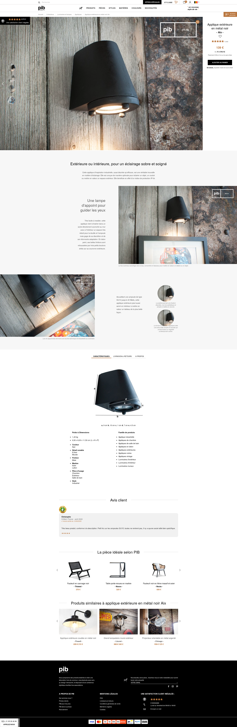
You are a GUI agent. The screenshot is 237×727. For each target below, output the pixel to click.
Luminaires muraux (126, 466)
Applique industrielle (126, 437)
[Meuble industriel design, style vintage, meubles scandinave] (43, 8)
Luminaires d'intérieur (126, 462)
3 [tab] (11, 89)
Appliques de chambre (127, 440)
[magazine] (81, 8)
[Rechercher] (39, 2)
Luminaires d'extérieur (127, 459)
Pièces (102, 8)
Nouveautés (151, 8)
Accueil (40, 14)
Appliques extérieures (126, 450)
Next (200, 83)
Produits (90, 8)
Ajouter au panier (220, 62)
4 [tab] (11, 100)
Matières (123, 8)
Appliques (78, 14)
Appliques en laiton (125, 446)
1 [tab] (11, 67)
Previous (3, 83)
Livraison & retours (122, 356)
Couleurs (136, 8)
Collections (50, 14)
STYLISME (168, 2)
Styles (112, 8)
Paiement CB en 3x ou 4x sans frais (220, 55)
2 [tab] (11, 78)
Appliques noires (124, 453)
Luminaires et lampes (64, 14)
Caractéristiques (101, 356)
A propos (139, 356)
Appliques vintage (125, 456)
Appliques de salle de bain (128, 443)
